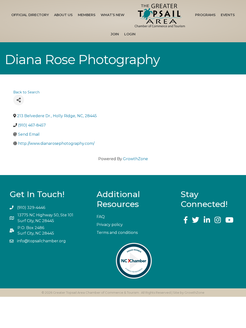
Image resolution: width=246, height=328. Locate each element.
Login (129, 34)
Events (228, 15)
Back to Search (26, 92)
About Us (63, 15)
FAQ (101, 216)
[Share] (18, 100)
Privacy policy (110, 224)
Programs (205, 15)
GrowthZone (135, 159)
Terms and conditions (117, 232)
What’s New (112, 15)
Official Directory (30, 15)
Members (86, 15)
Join (115, 34)
